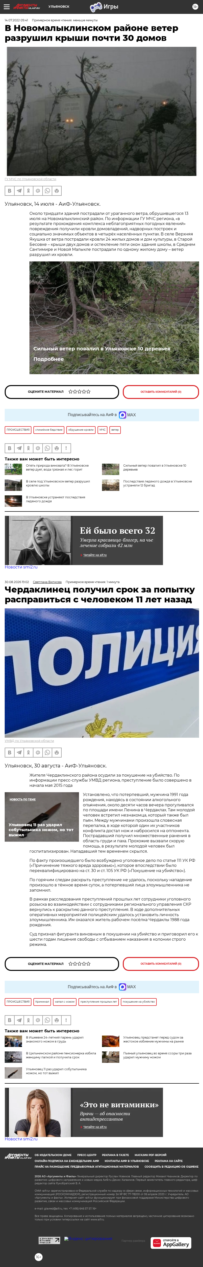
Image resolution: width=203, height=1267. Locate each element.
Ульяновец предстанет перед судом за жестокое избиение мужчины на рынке (153, 1039)
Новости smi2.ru (21, 567)
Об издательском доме (53, 1155)
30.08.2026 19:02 (17, 582)
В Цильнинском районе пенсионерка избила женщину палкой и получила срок (61, 1055)
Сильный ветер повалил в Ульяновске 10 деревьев (101, 349)
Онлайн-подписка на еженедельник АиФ (67, 1161)
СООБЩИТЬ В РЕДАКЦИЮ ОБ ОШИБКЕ (172, 1166)
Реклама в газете (115, 1155)
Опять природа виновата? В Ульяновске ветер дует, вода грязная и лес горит (57, 467)
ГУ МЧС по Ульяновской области (30, 179)
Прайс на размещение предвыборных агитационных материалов (87, 1166)
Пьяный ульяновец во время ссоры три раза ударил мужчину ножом (157, 1055)
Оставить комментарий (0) (161, 392)
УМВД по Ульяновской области (29, 741)
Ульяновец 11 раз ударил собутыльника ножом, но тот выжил (56, 1071)
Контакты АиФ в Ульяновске (127, 1161)
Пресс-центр (86, 1155)
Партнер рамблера (133, 1240)
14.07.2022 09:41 (16, 20)
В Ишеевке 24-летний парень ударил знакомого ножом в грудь (55, 1039)
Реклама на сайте (169, 1161)
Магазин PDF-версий (150, 1155)
